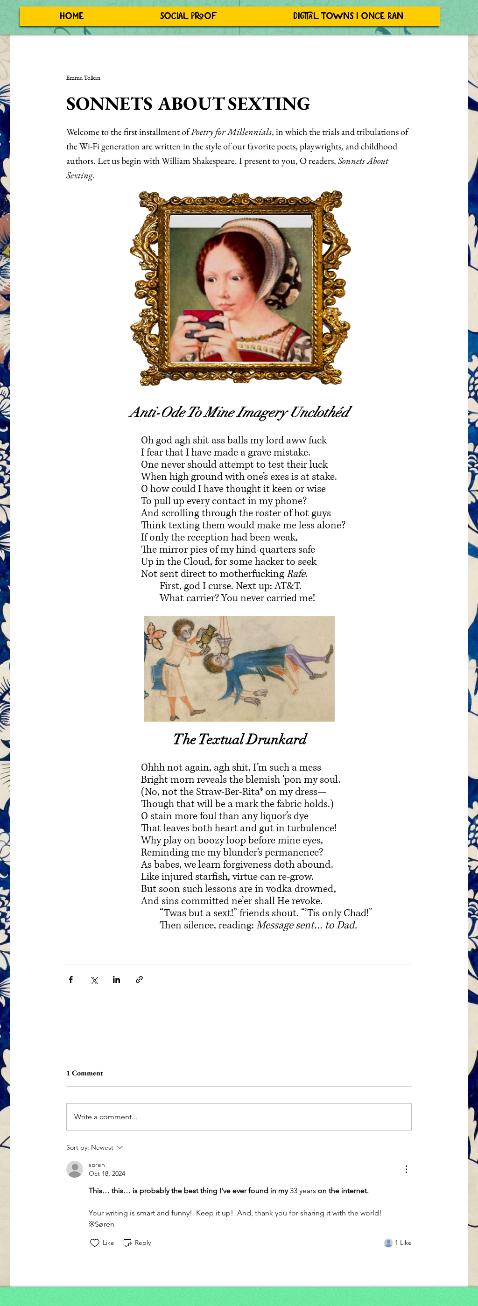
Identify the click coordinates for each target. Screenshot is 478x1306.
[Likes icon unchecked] (95, 1243)
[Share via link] (139, 979)
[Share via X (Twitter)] (93, 979)
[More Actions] (406, 1169)
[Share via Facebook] (70, 979)
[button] (188, 16)
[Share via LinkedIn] (116, 979)
